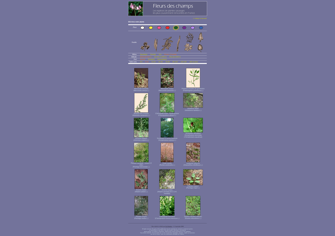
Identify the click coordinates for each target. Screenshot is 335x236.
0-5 (141, 62)
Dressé (142, 59)
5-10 (147, 62)
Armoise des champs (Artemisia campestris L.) (141, 114)
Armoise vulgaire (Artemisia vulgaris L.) (141, 139)
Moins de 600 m (145, 57)
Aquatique (143, 54)
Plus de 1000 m (175, 57)
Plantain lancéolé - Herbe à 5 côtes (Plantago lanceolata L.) (141, 165)
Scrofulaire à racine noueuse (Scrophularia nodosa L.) (167, 139)
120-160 (184, 62)
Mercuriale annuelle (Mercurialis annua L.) (141, 89)
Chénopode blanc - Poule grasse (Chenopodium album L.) (167, 114)
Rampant (151, 59)
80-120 (175, 62)
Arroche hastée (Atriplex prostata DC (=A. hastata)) (167, 191)
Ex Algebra (169, 226)
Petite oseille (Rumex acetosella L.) (167, 164)
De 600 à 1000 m (160, 57)
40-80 (168, 62)
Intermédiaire (162, 59)
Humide (153, 54)
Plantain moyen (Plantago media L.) (141, 217)
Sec (160, 54)
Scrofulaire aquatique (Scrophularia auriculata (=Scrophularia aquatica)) (193, 135)
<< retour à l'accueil (200, 18)
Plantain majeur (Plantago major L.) (193, 187)
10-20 (153, 62)
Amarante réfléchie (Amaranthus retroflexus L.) (193, 164)
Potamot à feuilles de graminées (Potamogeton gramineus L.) (193, 89)
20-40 (160, 62)
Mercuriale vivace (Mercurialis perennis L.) (167, 89)
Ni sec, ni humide (170, 54)
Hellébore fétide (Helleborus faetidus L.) (193, 109)
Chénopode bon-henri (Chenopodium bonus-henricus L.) (167, 217)
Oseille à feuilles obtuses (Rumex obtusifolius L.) (193, 217)
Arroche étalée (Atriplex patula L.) (141, 191)
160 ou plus (193, 62)
